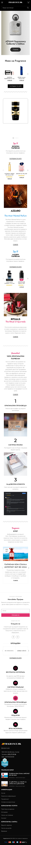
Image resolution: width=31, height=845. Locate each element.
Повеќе (15, 580)
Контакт (3, 818)
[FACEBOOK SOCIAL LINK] (13, 637)
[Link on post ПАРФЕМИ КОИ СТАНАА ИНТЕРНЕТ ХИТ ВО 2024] (15, 554)
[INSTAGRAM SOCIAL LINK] (17, 637)
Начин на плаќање (7, 815)
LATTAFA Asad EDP (15, 126)
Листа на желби (6, 828)
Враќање (4, 831)
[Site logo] (15, 2)
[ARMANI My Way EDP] (21, 166)
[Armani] (22, 650)
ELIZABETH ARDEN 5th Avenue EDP (9, 174)
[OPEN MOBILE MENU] (2, 2)
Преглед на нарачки (7, 809)
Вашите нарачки (6, 825)
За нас (3, 793)
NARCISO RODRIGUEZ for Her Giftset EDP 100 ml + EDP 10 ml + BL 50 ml (9, 79)
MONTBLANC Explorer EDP (21, 282)
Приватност (5, 799)
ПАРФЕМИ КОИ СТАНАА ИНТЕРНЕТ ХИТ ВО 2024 (15, 565)
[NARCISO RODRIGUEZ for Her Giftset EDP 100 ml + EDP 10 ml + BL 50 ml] (9, 70)
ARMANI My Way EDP (21, 173)
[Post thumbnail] (4, 775)
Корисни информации (8, 796)
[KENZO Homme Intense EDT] (21, 70)
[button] (3, 74)
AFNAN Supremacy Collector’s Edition (15, 43)
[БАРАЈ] (28, 8)
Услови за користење (8, 802)
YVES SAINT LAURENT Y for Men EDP (9, 283)
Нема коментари (20, 777)
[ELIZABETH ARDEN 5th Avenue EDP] (9, 166)
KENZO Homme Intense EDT (21, 78)
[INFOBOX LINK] (15, 405)
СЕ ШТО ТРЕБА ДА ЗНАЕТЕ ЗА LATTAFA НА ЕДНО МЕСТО (18, 783)
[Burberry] (9, 650)
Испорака (4, 812)
